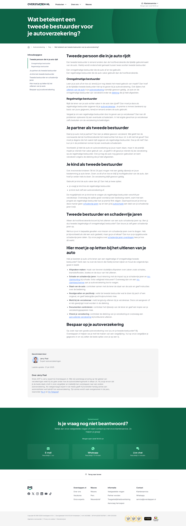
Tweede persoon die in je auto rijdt (44, 59)
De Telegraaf (53, 392)
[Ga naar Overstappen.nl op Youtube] (46, 494)
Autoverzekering (39, 47)
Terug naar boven (94, 474)
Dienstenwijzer (61, 519)
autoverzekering (96, 90)
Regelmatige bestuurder (40, 66)
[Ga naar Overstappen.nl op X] (33, 493)
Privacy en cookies (49, 519)
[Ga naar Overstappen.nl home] (39, 4)
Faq (49, 47)
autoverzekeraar (108, 106)
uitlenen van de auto (76, 90)
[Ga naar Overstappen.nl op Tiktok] (50, 493)
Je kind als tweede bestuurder (42, 74)
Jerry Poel (44, 358)
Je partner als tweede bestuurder (43, 71)
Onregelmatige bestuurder (40, 63)
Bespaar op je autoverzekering (42, 89)
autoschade (118, 204)
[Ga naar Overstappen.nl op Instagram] (37, 493)
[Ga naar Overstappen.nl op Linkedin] (41, 493)
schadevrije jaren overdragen (121, 237)
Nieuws (89, 4)
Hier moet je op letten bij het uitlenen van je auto (41, 84)
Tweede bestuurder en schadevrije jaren (44, 78)
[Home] (29, 47)
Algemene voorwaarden (35, 519)
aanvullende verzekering (80, 317)
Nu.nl (43, 392)
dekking (115, 93)
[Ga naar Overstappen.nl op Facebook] (29, 493)
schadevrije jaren (90, 204)
